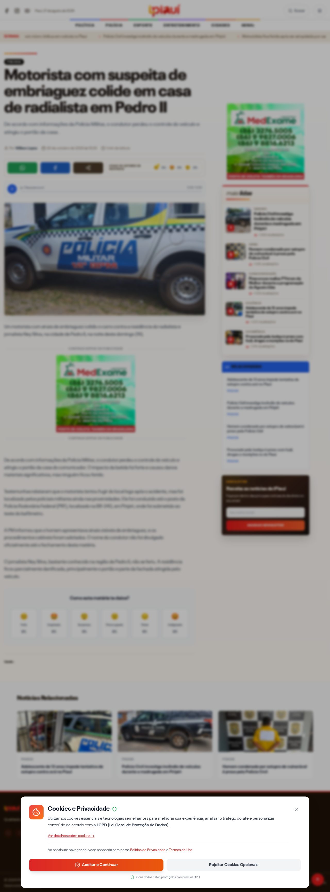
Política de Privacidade (148, 850)
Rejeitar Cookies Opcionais (233, 865)
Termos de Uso (180, 850)
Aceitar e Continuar (100, 865)
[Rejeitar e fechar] (296, 809)
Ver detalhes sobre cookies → (71, 836)
